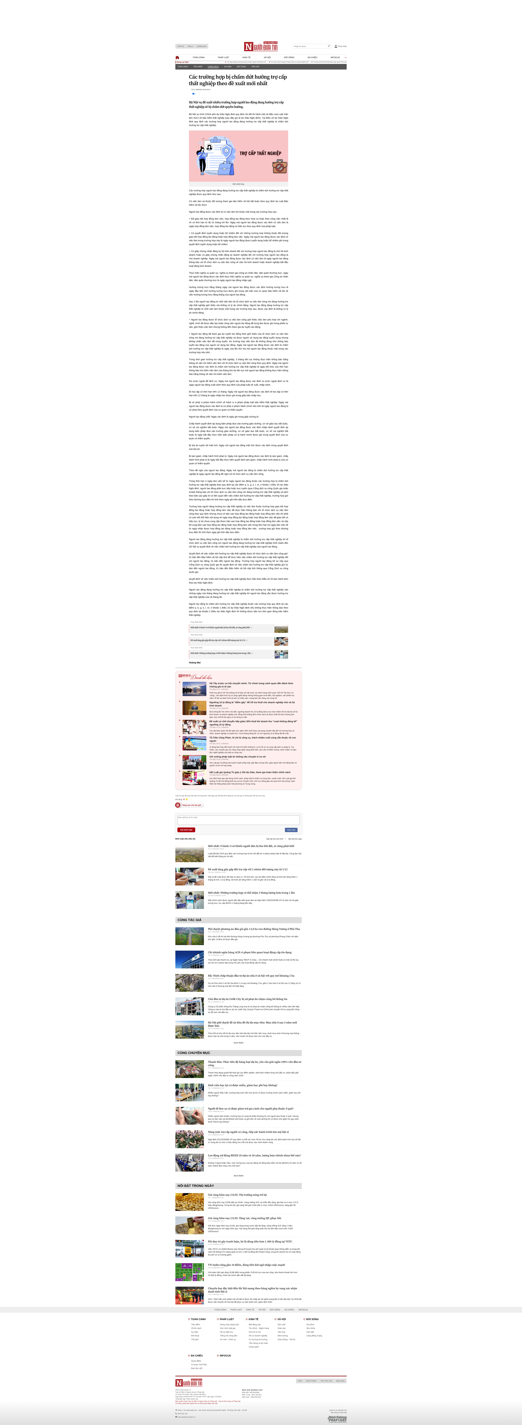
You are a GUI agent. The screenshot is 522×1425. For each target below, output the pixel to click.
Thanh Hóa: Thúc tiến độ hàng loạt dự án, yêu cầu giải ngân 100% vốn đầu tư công (254, 1063)
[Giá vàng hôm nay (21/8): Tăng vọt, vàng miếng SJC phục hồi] (189, 1225)
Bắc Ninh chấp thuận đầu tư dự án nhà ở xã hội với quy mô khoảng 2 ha (251, 975)
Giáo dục (282, 1328)
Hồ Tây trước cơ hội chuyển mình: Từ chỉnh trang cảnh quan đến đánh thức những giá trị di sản (251, 685)
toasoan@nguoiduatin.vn (186, 1417)
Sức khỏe (310, 1328)
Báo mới (340, 1381)
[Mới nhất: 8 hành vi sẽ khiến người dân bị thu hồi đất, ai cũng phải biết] (189, 853)
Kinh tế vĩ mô (255, 1332)
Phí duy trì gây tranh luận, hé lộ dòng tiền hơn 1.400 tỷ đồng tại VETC (250, 1241)
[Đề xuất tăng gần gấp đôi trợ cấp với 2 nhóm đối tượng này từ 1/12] (189, 876)
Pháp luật (223, 57)
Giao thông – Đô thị (286, 1339)
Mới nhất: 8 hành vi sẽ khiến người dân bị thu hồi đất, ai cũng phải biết (220, 627)
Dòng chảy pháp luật (229, 1324)
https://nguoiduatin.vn (183, 1390)
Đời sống (289, 57)
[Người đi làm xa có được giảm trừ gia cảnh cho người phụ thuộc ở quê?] (189, 1116)
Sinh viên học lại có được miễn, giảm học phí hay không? (242, 1085)
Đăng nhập (291, 830)
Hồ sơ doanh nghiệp (258, 1336)
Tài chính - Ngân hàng (259, 1328)
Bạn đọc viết (196, 1368)
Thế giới (255, 67)
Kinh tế (247, 57)
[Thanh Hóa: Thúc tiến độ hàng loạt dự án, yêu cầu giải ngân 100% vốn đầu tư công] (189, 1069)
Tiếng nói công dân (228, 1336)
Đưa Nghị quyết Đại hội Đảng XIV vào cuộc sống (306, 62)
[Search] (329, 46)
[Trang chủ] (261, 46)
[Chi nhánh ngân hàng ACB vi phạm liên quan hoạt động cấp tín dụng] (189, 959)
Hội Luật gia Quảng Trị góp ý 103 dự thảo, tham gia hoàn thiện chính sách (249, 772)
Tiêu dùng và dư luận (258, 1343)
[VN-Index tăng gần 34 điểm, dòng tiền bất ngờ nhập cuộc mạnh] (189, 1272)
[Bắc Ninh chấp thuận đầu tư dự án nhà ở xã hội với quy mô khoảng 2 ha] (189, 983)
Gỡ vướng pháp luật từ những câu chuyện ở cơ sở (237, 756)
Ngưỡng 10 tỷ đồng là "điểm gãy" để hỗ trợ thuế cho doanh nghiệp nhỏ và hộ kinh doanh (252, 704)
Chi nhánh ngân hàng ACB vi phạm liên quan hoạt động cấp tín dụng (250, 952)
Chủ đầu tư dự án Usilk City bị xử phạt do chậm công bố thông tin (247, 999)
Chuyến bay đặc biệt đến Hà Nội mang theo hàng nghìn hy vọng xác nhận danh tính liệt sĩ (252, 1290)
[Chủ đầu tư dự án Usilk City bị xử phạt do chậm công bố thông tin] (189, 1006)
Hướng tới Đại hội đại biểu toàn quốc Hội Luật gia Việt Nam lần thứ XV (257, 62)
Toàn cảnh (199, 57)
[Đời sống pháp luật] (318, 1419)
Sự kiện (228, 67)
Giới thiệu (311, 1381)
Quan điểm (196, 1361)
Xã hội (267, 57)
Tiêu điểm (197, 67)
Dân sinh (282, 1324)
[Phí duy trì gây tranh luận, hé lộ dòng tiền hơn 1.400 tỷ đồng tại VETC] (189, 1249)
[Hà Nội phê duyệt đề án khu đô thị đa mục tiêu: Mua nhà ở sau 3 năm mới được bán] (189, 1030)
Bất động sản (255, 1324)
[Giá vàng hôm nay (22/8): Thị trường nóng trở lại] (189, 1202)
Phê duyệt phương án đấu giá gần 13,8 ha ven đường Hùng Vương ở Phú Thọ (254, 929)
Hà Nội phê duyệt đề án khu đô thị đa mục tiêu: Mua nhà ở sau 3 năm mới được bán (252, 1024)
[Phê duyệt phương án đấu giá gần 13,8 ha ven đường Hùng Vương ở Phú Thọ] (189, 936)
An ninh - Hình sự (228, 1339)
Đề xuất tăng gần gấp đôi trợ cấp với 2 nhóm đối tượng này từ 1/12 (217, 640)
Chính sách (213, 67)
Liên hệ (180, 46)
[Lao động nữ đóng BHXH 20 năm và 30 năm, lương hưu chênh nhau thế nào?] (189, 1163)
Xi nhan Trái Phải (199, 1364)
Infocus (335, 57)
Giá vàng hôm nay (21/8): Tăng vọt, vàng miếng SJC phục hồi (244, 1218)
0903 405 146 (182, 1414)
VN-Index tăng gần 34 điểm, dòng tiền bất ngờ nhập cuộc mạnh (246, 1264)
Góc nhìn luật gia (227, 1328)
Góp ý (190, 46)
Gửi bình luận (186, 830)
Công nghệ (254, 1347)
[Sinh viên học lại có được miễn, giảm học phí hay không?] (189, 1092)
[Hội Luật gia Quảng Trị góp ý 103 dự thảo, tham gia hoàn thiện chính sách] (195, 778)
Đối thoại (241, 67)
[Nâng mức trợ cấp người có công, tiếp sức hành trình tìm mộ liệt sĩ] (189, 1139)
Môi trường (283, 1336)
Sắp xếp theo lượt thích (274, 839)
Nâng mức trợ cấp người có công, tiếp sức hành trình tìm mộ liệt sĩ (248, 1132)
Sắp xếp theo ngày (295, 839)
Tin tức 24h (326, 1381)
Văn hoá (281, 1332)
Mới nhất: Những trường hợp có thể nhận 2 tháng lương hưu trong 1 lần (220, 653)
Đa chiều (312, 57)
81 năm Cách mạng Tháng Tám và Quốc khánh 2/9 (208, 62)
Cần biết (310, 1332)
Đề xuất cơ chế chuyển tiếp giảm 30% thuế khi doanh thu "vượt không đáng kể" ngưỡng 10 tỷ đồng (253, 723)
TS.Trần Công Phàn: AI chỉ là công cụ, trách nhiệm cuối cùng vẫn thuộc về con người (252, 739)
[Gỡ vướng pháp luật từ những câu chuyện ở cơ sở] (195, 762)
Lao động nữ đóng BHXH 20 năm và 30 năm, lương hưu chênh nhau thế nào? (254, 1155)
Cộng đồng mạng (314, 1336)
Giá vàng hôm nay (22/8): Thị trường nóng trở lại (237, 1194)
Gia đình (310, 1324)
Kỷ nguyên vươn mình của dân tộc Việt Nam (345, 62)
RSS (300, 1381)
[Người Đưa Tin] (225, 1383)
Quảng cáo (201, 46)
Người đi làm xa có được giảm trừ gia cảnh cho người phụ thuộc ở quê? (251, 1108)
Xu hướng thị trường (258, 1339)
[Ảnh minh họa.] (238, 156)
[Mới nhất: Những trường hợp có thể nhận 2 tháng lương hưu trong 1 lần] (189, 900)
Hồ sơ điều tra (226, 1332)
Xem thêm (239, 1043)
